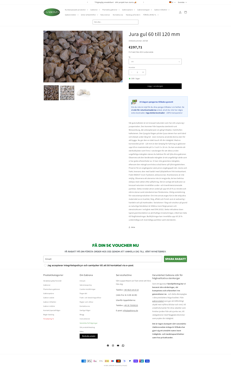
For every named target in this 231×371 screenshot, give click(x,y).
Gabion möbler (49, 306)
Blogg (82, 314)
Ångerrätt (83, 293)
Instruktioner (85, 319)
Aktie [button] (133, 227)
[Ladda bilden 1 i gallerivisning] (51, 93)
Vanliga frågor (85, 310)
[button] (76, 9)
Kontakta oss (85, 306)
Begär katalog (48, 314)
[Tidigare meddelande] (87, 2)
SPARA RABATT (175, 259)
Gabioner (47, 285)
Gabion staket (48, 298)
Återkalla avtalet (88, 336)
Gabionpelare (48, 293)
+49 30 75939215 (131, 305)
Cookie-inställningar (88, 289)
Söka (81, 331)
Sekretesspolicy (86, 285)
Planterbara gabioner (51, 289)
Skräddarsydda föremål (52, 281)
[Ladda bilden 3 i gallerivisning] (83, 93)
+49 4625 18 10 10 (131, 289)
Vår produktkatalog (87, 327)
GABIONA (111, 365)
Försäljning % (48, 319)
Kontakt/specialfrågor (52, 310)
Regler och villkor (86, 302)
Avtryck (82, 281)
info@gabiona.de (130, 310)
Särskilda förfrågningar (89, 323)
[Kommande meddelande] (143, 2)
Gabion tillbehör (49, 302)
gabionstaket (158, 301)
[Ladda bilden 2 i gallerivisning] (67, 93)
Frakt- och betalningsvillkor (90, 298)
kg (129, 57)
